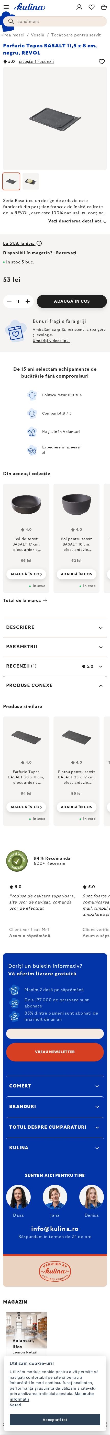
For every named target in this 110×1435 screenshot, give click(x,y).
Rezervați (66, 253)
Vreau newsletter (55, 1052)
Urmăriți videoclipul (51, 341)
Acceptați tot (55, 1420)
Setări (15, 1405)
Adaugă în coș (72, 301)
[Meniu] (6, 7)
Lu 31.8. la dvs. (19, 244)
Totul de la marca (22, 601)
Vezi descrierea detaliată (75, 221)
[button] (26, 806)
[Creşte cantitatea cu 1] (28, 301)
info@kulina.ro (55, 1229)
